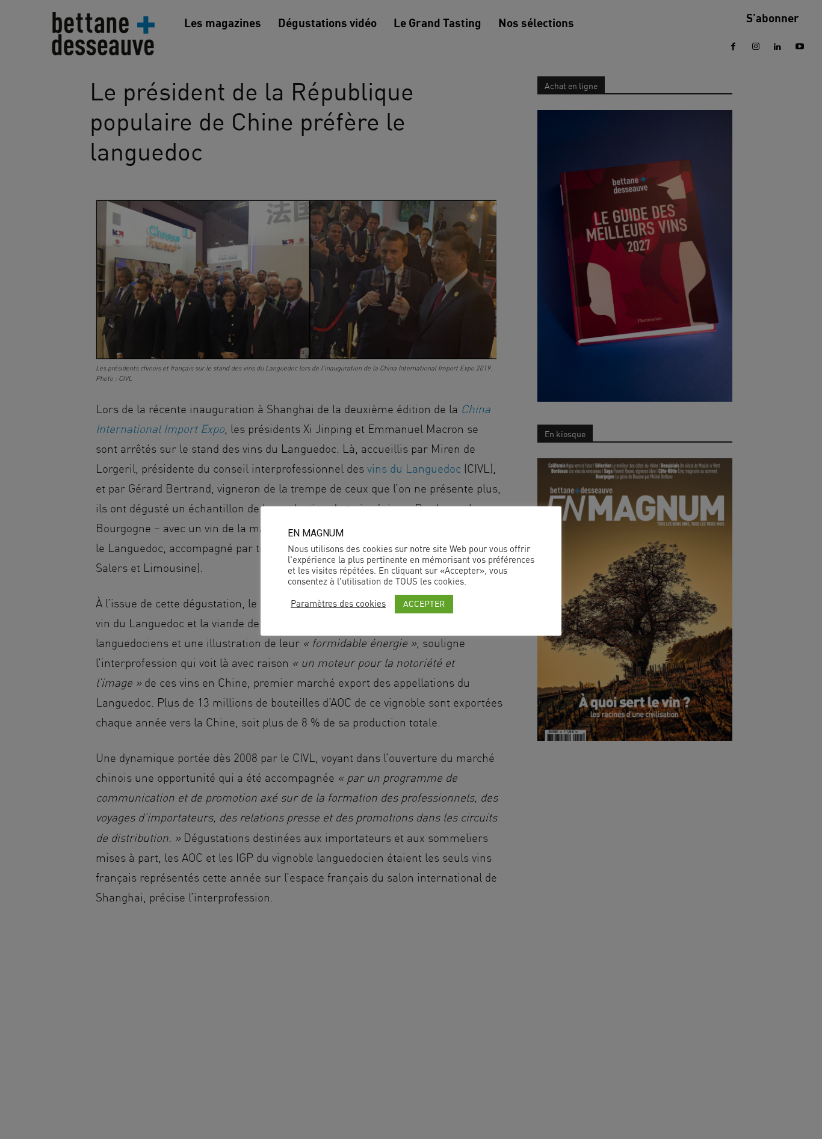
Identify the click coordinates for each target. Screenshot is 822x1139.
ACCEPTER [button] (424, 603)
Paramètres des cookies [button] (338, 603)
